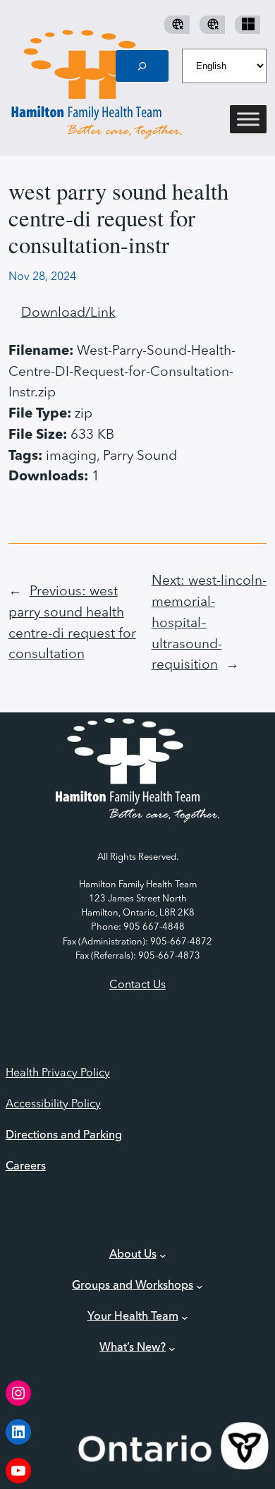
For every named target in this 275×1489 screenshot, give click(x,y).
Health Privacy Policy (58, 1073)
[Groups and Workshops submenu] (199, 1286)
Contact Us (137, 985)
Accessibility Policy (53, 1104)
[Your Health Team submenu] (184, 1317)
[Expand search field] (142, 66)
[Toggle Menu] (248, 119)
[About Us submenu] (162, 1255)
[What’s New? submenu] (172, 1347)
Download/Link (68, 313)
